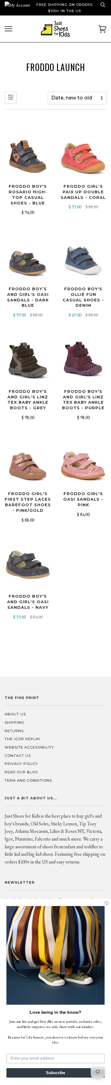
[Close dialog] (106, 903)
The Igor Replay (22, 739)
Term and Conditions (28, 780)
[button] (55, 955)
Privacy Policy (21, 764)
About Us (15, 714)
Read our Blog (21, 772)
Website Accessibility (29, 747)
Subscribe (55, 1073)
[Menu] (8, 29)
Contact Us (18, 755)
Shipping (14, 722)
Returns (14, 731)
